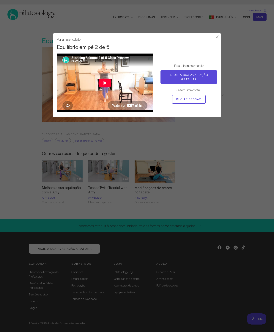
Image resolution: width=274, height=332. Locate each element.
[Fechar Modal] (217, 37)
